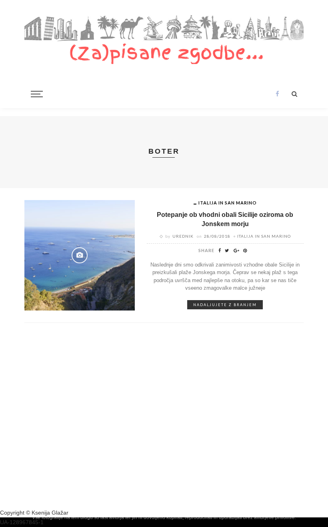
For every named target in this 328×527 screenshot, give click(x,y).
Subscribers (218, 392)
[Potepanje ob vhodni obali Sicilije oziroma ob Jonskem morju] (79, 255)
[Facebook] (277, 93)
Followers (276, 392)
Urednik (183, 236)
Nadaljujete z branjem (225, 305)
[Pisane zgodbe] (164, 38)
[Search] (294, 94)
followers (51, 392)
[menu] (35, 94)
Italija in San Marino (227, 202)
